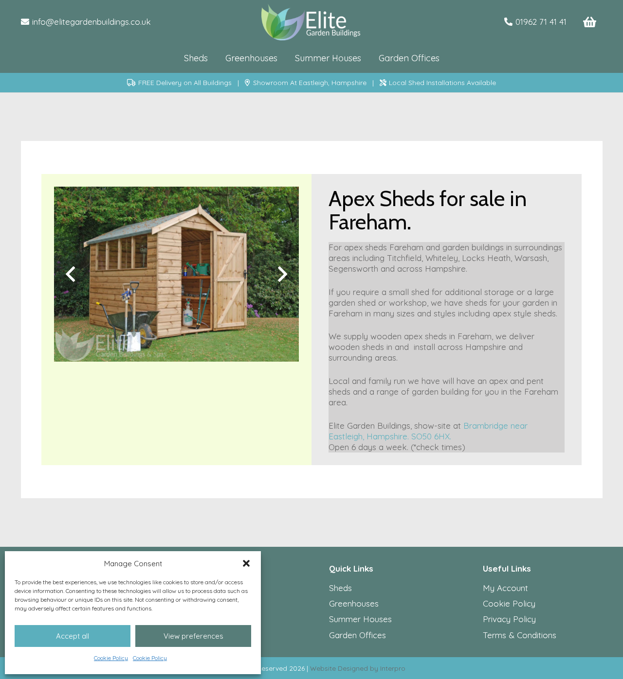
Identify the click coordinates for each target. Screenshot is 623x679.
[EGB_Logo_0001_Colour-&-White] (311, 22)
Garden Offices (357, 635)
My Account (505, 588)
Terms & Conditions (519, 635)
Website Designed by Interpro (357, 668)
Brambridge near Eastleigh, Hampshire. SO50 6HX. (428, 430)
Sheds (340, 588)
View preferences (193, 636)
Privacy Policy (509, 619)
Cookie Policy (111, 658)
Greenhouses (354, 603)
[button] (246, 563)
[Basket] (590, 22)
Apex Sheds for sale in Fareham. (428, 210)
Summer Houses (360, 619)
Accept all (72, 636)
